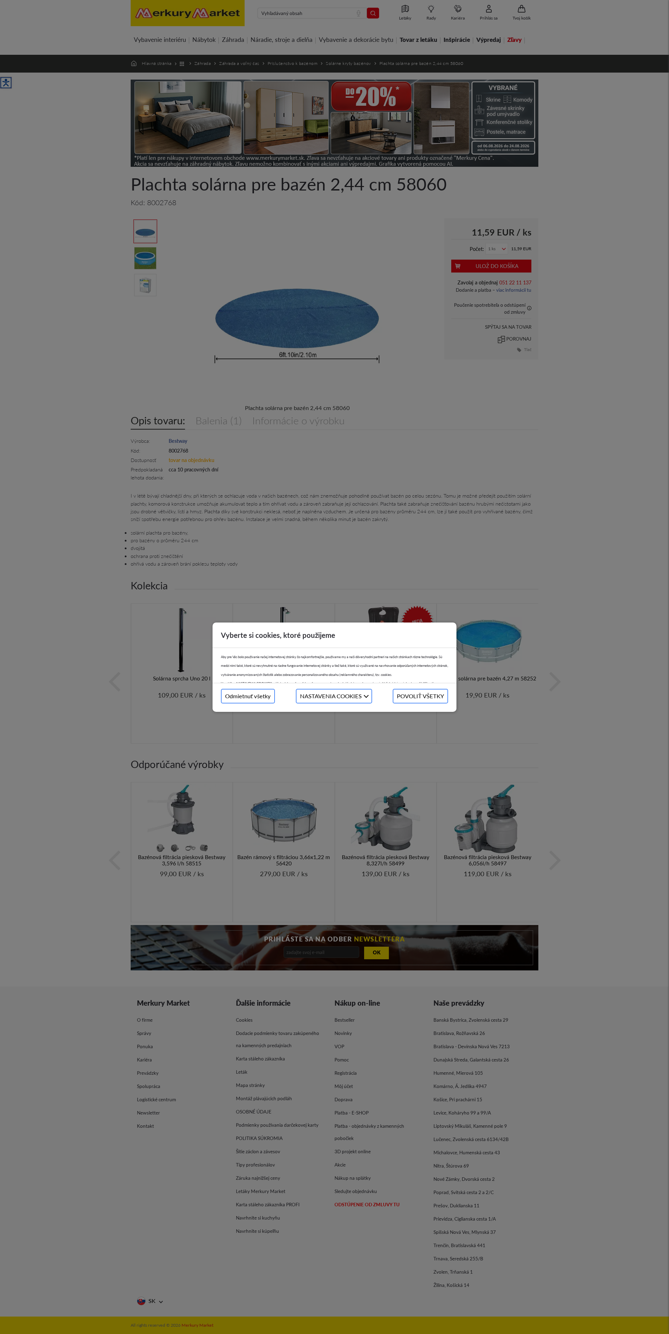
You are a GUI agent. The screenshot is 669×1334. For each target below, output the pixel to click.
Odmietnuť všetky (248, 696)
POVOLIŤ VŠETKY (420, 696)
